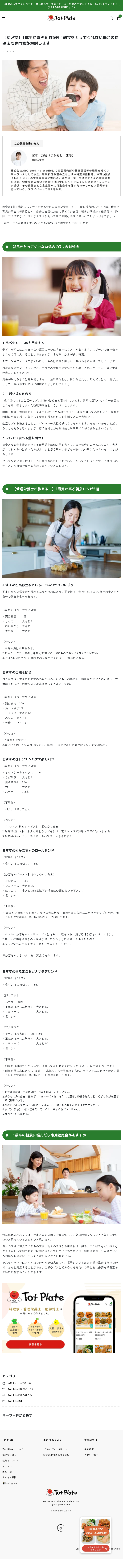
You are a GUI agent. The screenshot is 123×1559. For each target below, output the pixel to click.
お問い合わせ (91, 1454)
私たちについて (10, 1460)
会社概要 (89, 1449)
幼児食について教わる (19, 1383)
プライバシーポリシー (55, 1449)
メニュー (7, 1466)
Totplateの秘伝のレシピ (21, 1389)
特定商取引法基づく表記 (56, 1454)
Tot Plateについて (12, 1449)
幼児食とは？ (9, 1454)
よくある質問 (9, 1477)
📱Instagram (9, 1483)
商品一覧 (7, 1471)
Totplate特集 (15, 1401)
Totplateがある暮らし (20, 1395)
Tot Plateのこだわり (61, 1510)
